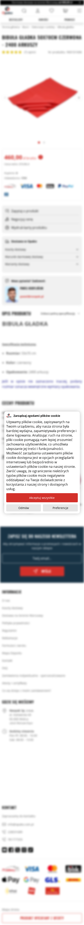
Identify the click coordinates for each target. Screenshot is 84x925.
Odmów (23, 508)
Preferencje (60, 508)
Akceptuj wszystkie (42, 498)
